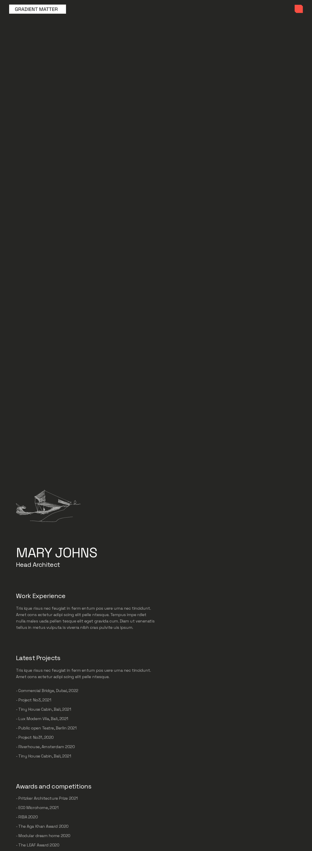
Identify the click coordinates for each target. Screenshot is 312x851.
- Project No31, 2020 (35, 737)
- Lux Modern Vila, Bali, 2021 (42, 718)
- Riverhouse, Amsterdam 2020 (45, 746)
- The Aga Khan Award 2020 (42, 826)
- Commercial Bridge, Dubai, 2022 (47, 690)
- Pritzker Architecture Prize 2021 (47, 798)
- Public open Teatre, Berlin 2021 (46, 728)
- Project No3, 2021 (33, 700)
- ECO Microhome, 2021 (37, 807)
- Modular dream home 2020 (43, 835)
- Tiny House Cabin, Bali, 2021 (43, 709)
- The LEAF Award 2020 (37, 845)
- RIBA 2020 (27, 817)
